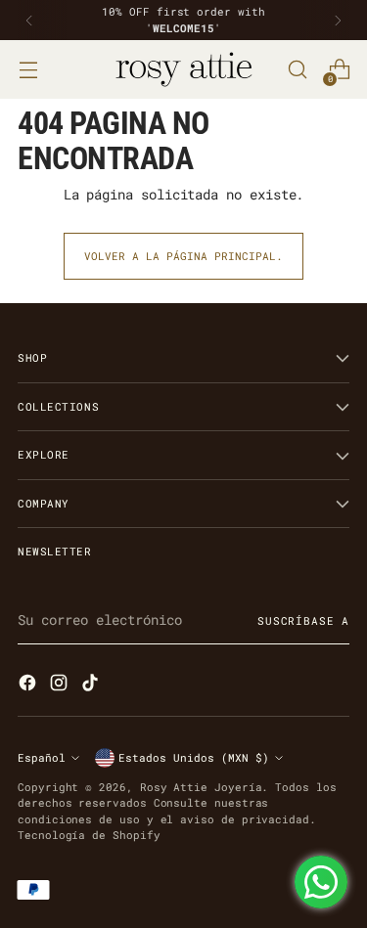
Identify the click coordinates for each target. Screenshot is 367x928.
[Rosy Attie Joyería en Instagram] (60, 685)
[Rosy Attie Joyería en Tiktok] (92, 685)
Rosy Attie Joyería (201, 786)
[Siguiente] (337, 20)
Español (42, 757)
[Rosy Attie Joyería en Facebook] (29, 685)
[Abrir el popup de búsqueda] (297, 70)
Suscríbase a (303, 620)
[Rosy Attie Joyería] (183, 69)
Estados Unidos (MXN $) (193, 757)
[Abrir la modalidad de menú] (28, 70)
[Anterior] (29, 20)
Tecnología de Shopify (89, 834)
